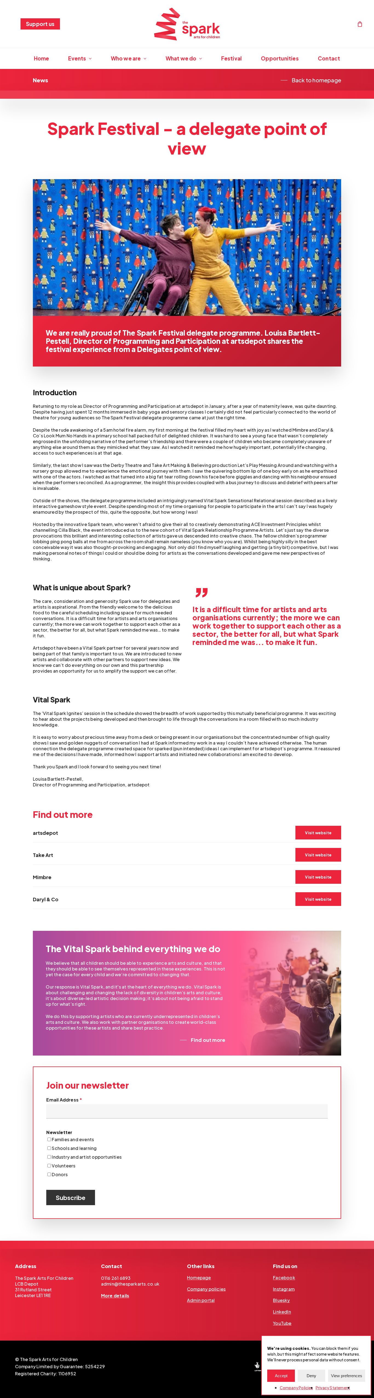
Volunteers (63, 1166)
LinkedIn (282, 1311)
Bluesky (281, 1300)
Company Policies (296, 1387)
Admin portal (201, 1300)
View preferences (346, 1375)
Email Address (64, 1100)
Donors (60, 1174)
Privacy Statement (333, 1387)
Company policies (206, 1289)
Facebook (284, 1277)
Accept (281, 1375)
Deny (311, 1375)
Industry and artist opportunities (87, 1157)
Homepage (199, 1277)
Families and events (73, 1139)
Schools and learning (74, 1148)
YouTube (282, 1323)
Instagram (284, 1289)
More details (115, 1295)
